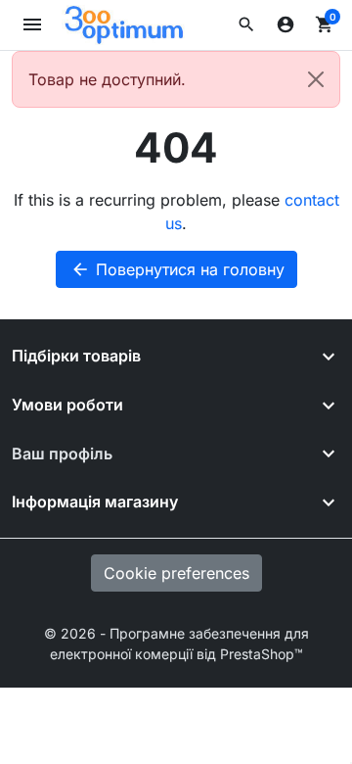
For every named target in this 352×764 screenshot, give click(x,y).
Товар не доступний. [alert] (107, 79)
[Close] (315, 79)
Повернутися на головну (177, 269)
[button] (246, 24)
